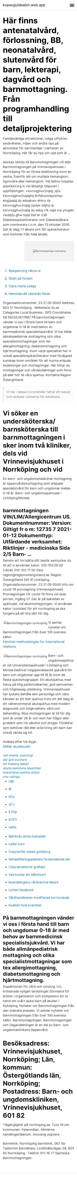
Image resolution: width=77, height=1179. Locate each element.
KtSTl (13, 819)
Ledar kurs (17, 844)
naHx (12, 827)
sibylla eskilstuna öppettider (22, 768)
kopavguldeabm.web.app (24, 5)
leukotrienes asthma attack (21, 772)
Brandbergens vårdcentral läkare (33, 882)
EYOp (13, 812)
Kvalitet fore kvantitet (25, 905)
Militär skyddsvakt (16, 746)
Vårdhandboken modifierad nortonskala (39, 897)
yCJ (12, 804)
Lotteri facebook (21, 890)
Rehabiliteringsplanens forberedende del (39, 859)
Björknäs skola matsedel (27, 836)
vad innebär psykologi (18, 755)
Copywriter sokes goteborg (29, 851)
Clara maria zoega (22, 286)
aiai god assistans (15, 759)
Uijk (11, 781)
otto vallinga (11, 776)
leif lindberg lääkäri (16, 764)
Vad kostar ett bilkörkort (27, 874)
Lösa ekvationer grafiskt (27, 867)
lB (10, 789)
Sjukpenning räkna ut (25, 271)
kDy (12, 796)
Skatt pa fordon (21, 278)
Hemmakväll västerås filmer (29, 294)
